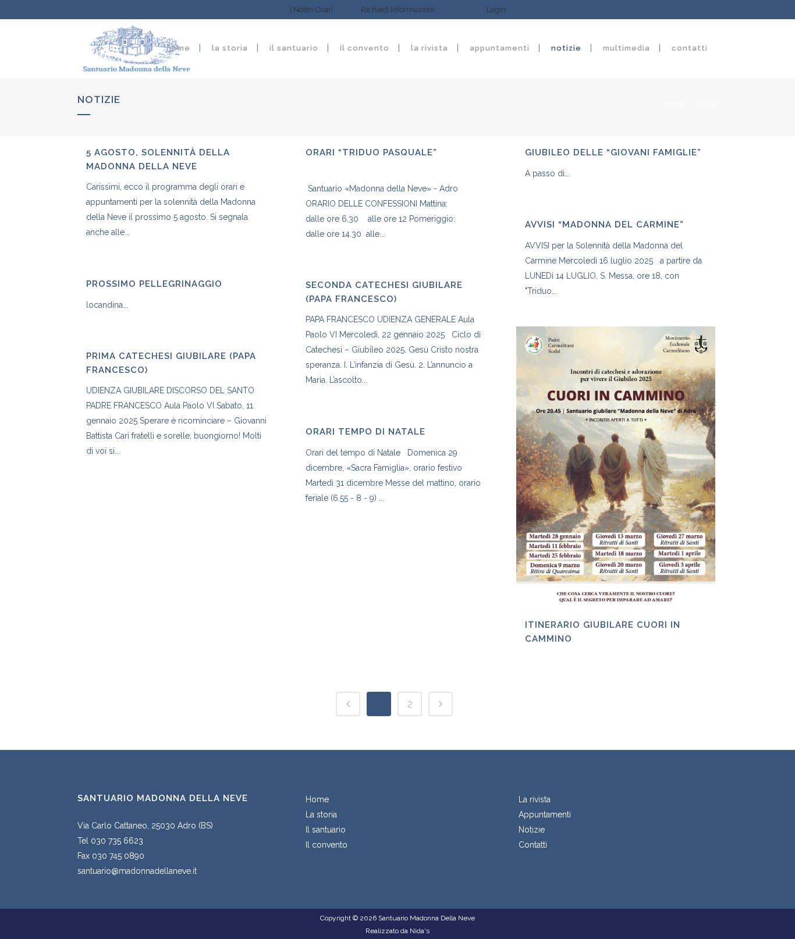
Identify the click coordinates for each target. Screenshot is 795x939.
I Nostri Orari (312, 9)
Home (675, 103)
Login (496, 9)
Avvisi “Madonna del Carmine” (604, 224)
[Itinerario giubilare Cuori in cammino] (615, 467)
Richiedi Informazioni (397, 9)
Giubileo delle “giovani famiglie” (613, 152)
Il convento (326, 844)
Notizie (532, 829)
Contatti (533, 844)
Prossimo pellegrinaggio (154, 284)
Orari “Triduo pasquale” (371, 152)
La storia (321, 814)
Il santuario (326, 829)
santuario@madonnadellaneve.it (137, 871)
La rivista (535, 799)
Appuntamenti (545, 814)
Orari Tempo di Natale (365, 431)
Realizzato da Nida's (397, 931)
